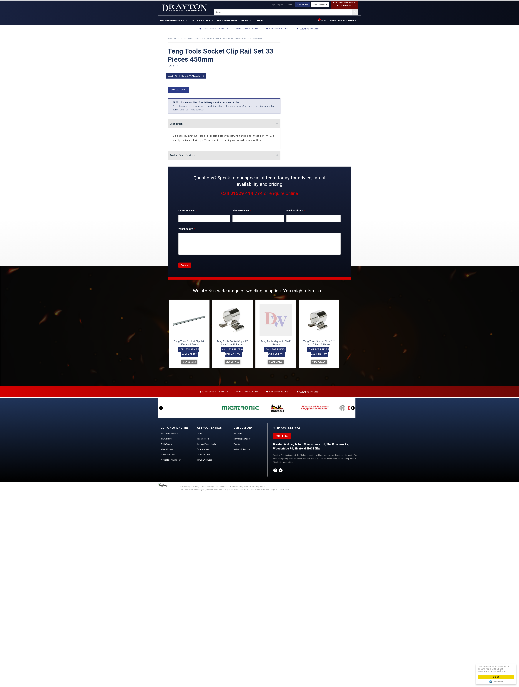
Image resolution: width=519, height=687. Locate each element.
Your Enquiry (186, 229)
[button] (178, 90)
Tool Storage (208, 38)
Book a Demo (302, 5)
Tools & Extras (186, 38)
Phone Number (242, 210)
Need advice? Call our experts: (344, 4)
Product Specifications (183, 155)
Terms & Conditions (246, 490)
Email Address (295, 210)
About (289, 5)
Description (176, 123)
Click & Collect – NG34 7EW (214, 29)
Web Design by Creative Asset (277, 490)
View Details (189, 362)
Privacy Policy (260, 490)
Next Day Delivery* (248, 29)
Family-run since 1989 (309, 29)
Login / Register (277, 5)
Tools (197, 38)
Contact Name (187, 210)
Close (496, 677)
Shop (176, 38)
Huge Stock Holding (278, 29)
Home (170, 38)
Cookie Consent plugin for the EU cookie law (496, 681)
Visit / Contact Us (320, 5)
